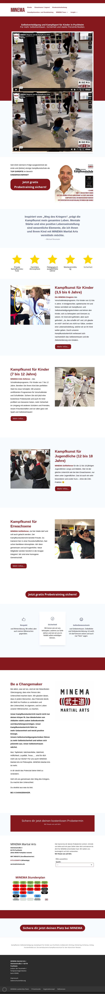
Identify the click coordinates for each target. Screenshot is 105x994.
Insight (73, 12)
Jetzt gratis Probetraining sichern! (30, 184)
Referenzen (61, 989)
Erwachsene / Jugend (42, 7)
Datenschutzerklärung (18, 981)
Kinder (29, 7)
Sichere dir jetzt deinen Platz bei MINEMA (52, 928)
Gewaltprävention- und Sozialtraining (40, 12)
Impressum (14, 978)
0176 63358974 (15, 860)
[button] (4, 989)
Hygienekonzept (49, 989)
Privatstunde (36, 989)
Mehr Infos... (63, 346)
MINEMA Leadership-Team (19, 989)
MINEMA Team (61, 12)
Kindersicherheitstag (59, 7)
